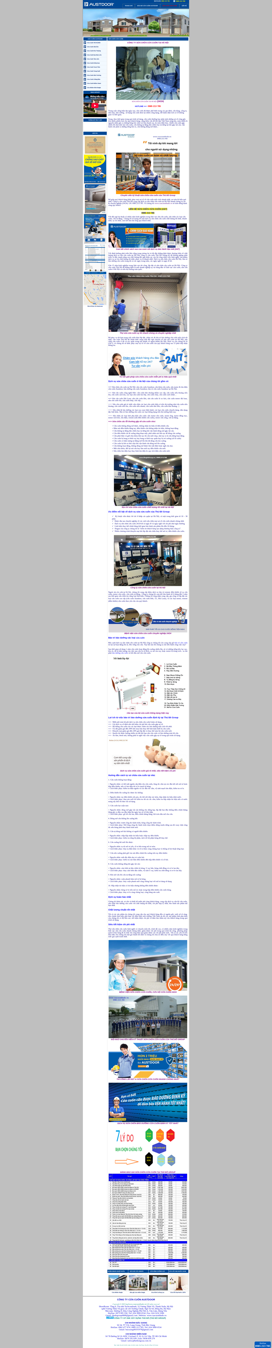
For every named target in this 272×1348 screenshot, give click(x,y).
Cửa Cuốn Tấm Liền (93, 59)
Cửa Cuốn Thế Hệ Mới (93, 43)
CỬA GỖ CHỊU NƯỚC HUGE (177, 1271)
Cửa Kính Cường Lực (157, 1292)
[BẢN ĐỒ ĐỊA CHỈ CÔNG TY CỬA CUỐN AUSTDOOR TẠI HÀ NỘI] (95, 304)
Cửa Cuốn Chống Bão (93, 79)
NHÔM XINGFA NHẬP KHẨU (116, 1271)
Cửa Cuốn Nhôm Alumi (94, 83)
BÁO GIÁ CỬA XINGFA (137, 1271)
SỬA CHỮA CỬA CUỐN (169, 5)
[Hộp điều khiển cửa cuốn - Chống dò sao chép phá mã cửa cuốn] (95, 182)
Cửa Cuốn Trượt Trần (93, 67)
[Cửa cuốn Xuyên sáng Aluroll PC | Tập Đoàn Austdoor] (95, 214)
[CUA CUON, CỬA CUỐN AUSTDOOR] (99, 8)
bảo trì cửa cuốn (181, 643)
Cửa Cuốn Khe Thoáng (94, 51)
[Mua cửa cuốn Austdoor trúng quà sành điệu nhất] (95, 243)
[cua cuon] (136, 22)
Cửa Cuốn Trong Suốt (93, 71)
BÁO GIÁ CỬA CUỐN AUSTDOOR (147, 5)
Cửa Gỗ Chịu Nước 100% (178, 1292)
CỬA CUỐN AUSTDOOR (95, 39)
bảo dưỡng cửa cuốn (120, 653)
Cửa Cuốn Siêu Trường (94, 75)
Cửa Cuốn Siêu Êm (92, 47)
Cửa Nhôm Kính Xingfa (94, 87)
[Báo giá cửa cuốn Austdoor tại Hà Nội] (95, 274)
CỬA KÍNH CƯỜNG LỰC (158, 1271)
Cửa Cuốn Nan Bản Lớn (94, 55)
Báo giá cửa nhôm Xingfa (137, 1292)
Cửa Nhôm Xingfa (117, 1292)
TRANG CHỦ (129, 5)
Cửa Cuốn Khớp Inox (93, 63)
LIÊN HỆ (184, 5)
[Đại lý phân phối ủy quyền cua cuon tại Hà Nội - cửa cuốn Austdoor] (95, 154)
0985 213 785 (180, 1)
